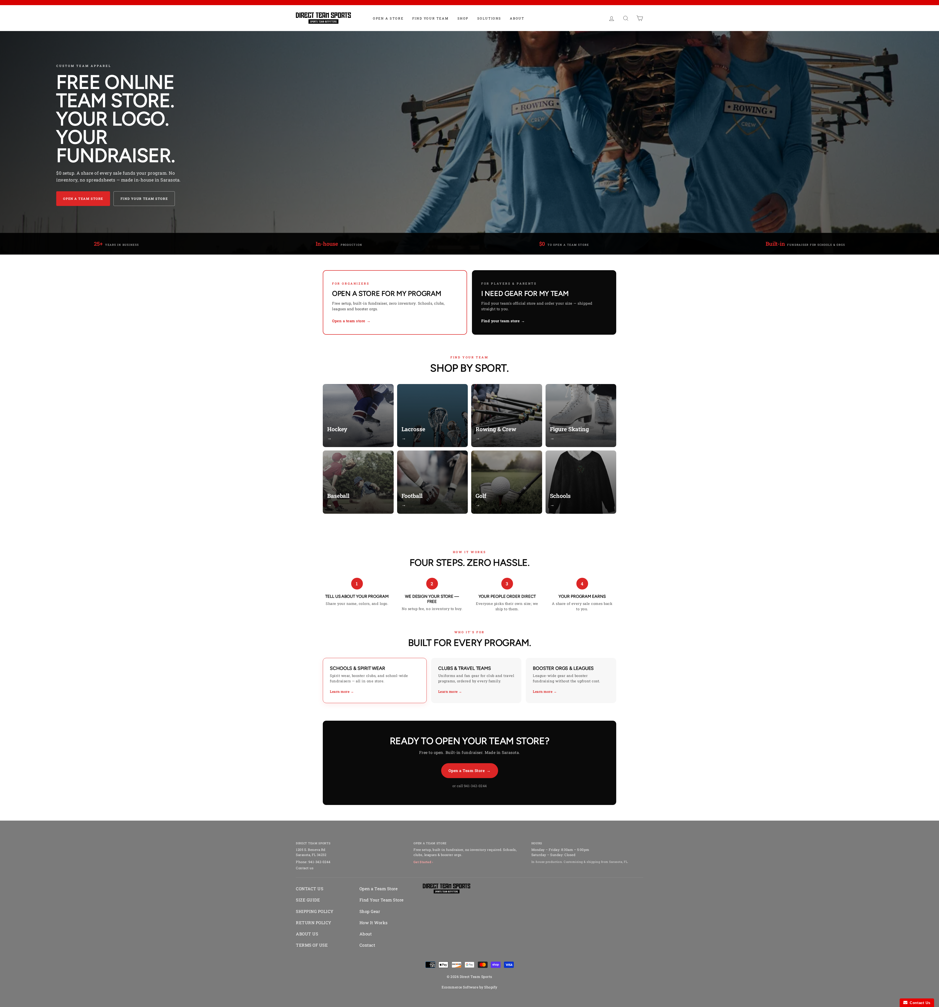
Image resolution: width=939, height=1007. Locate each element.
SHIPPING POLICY (315, 911)
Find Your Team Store (144, 198)
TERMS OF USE (312, 945)
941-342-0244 (319, 862)
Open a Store (388, 18)
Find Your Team (430, 18)
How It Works (373, 922)
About (517, 18)
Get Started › (423, 862)
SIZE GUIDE (308, 900)
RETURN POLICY (313, 922)
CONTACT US (309, 888)
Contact (367, 945)
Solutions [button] (489, 18)
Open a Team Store (83, 198)
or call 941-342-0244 (469, 785)
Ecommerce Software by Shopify (469, 987)
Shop (463, 18)
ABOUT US (307, 934)
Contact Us (918, 1003)
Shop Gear (369, 911)
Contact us (304, 868)
